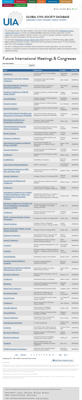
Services (32, 1)
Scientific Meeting (10, 308)
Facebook (29, 392)
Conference (8, 74)
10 (50, 355)
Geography (47, 20)
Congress (7, 251)
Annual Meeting (9, 99)
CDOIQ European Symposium (15, 349)
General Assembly (10, 293)
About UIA (8, 1)
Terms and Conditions (42, 398)
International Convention (13, 323)
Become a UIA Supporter (18, 395)
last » (65, 355)
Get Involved (65, 1)
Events (41, 1)
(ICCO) (29, 40)
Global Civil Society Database (47, 17)
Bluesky (46, 392)
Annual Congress (10, 104)
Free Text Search (8, 63)
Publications (20, 1)
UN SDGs (63, 20)
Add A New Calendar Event (63, 360)
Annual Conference (11, 109)
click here (20, 44)
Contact (63, 9)
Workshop (7, 284)
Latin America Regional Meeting (16, 165)
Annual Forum (9, 298)
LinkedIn (38, 392)
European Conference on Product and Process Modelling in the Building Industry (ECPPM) (18, 206)
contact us (29, 44)
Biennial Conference (11, 274)
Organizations (31, 20)
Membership (52, 1)
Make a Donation (32, 395)
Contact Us (20, 392)
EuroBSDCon (9, 160)
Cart (69, 9)
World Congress (10, 133)
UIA (11, 17)
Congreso (7, 245)
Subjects (55, 20)
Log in (57, 9)
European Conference (12, 138)
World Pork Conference (12, 289)
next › (60, 355)
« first (16, 355)
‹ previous (23, 355)
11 (53, 355)
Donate (75, 9)
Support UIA (20, 5)
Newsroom (8, 5)
